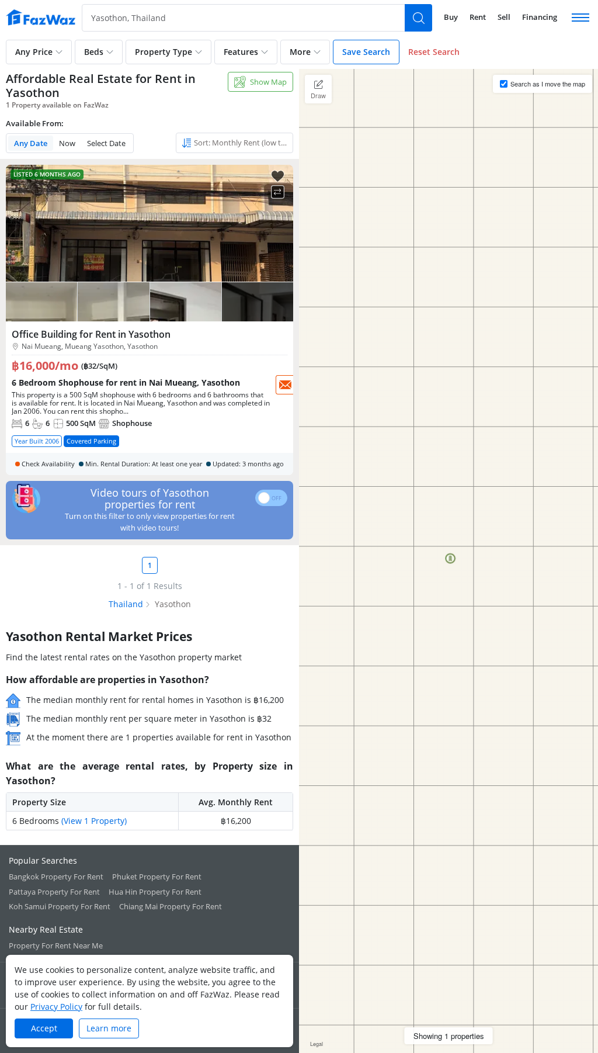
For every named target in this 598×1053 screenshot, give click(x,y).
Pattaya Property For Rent (54, 891)
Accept (44, 1028)
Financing (539, 17)
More (300, 51)
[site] (41, 17)
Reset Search (434, 51)
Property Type (163, 51)
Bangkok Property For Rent (56, 876)
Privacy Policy (56, 1006)
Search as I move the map (547, 83)
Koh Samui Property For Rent (59, 906)
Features (241, 51)
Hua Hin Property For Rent (155, 891)
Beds (93, 51)
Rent (478, 17)
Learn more (108, 1028)
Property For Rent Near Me (56, 945)
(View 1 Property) (94, 820)
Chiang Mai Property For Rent (170, 906)
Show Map (268, 82)
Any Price (34, 51)
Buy (451, 17)
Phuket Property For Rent (156, 876)
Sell (504, 17)
